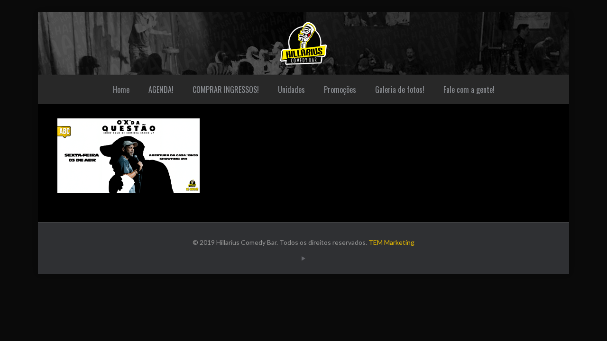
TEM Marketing (391, 242)
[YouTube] (303, 258)
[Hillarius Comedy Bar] (303, 43)
